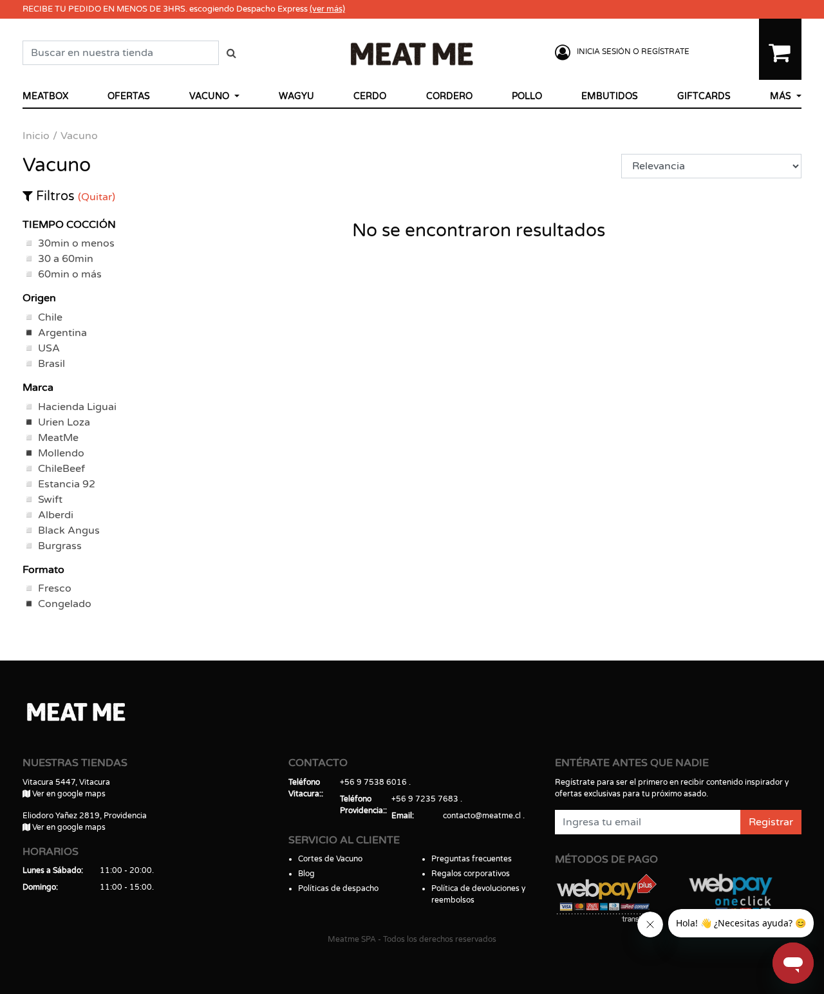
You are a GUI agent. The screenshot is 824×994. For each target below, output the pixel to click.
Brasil (51, 363)
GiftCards (704, 96)
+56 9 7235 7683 (424, 798)
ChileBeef (61, 468)
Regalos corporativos (470, 873)
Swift (50, 499)
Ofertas (129, 96)
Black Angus (69, 530)
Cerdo (369, 96)
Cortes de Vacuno (330, 858)
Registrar (771, 822)
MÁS (782, 96)
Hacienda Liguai (77, 406)
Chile (50, 317)
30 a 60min (65, 258)
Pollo (527, 96)
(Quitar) (96, 197)
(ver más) (327, 9)
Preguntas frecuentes (471, 858)
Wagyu (296, 96)
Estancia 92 (66, 484)
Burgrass (60, 545)
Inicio (36, 135)
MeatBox (45, 96)
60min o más (70, 274)
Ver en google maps (68, 793)
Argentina (62, 332)
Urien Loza (64, 422)
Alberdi (55, 515)
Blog (306, 873)
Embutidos (609, 96)
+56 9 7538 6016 (373, 782)
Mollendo (61, 453)
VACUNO (210, 96)
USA (49, 348)
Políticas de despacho (338, 888)
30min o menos (76, 243)
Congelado (64, 603)
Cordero (449, 96)
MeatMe (58, 437)
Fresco (54, 588)
